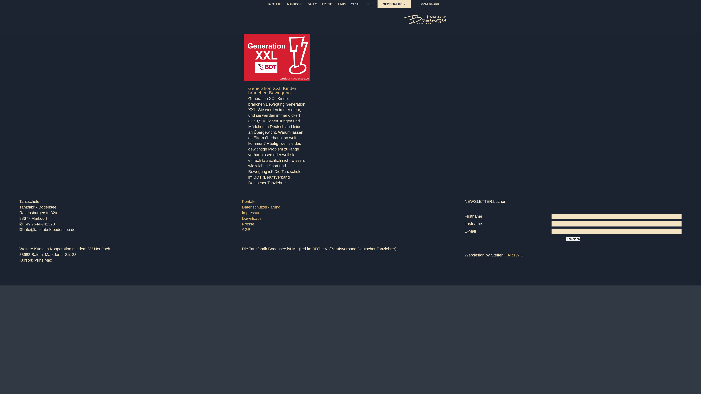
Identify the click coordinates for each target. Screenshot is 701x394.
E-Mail (470, 231)
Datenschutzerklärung (261, 207)
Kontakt (248, 201)
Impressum (251, 212)
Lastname (473, 223)
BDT (316, 249)
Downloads (252, 218)
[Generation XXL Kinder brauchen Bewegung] (277, 57)
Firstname (473, 216)
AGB (246, 229)
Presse (248, 224)
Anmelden (573, 239)
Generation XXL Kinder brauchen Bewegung (272, 90)
